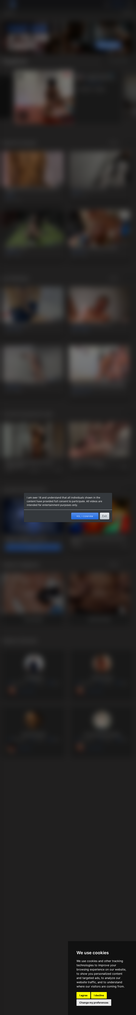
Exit (104, 516)
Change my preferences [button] (93, 1002)
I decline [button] (99, 995)
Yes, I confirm (84, 516)
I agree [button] (83, 995)
